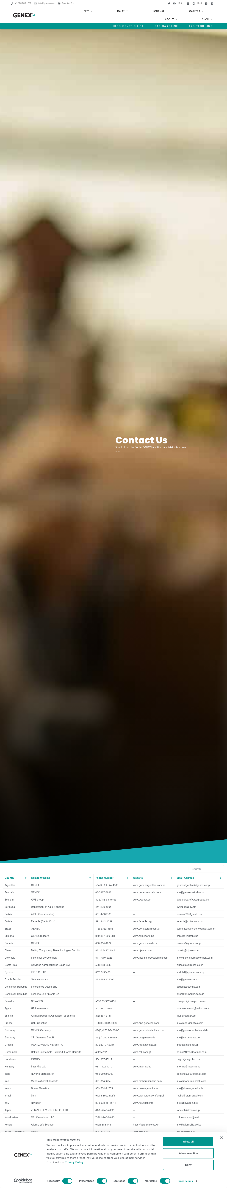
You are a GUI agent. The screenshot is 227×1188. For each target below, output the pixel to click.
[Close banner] (221, 1137)
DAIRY (120, 11)
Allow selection (188, 1153)
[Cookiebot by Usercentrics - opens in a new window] (22, 1181)
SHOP (205, 19)
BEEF (86, 11)
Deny (188, 1164)
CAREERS (194, 11)
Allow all (188, 1141)
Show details (185, 1181)
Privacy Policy (74, 1162)
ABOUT (169, 19)
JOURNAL (158, 11)
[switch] (102, 1181)
